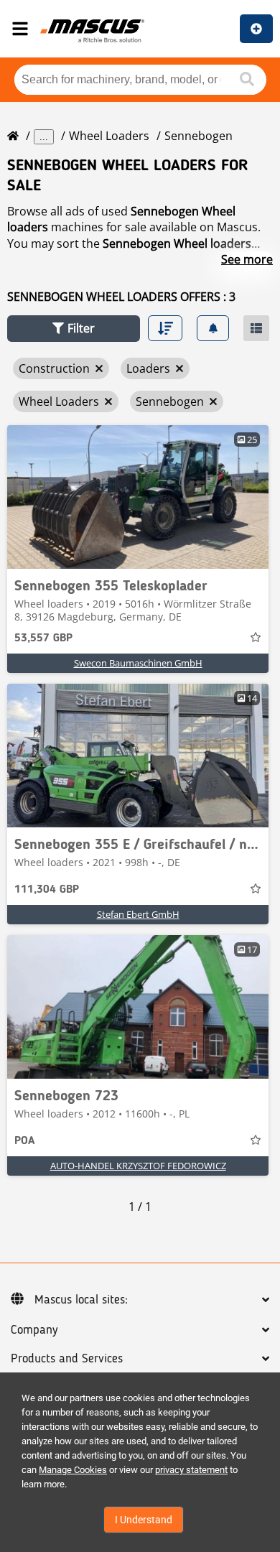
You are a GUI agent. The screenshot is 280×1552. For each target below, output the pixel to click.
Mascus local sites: (81, 1299)
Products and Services (67, 1358)
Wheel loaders (109, 136)
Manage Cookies (73, 1469)
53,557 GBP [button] (43, 638)
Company (34, 1330)
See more (247, 259)
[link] (138, 497)
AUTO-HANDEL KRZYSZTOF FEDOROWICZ (138, 1165)
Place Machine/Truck (256, 28)
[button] (73, 328)
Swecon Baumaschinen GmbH (138, 662)
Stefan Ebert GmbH (138, 914)
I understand (143, 1519)
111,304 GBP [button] (46, 890)
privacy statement (191, 1469)
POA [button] (24, 1141)
